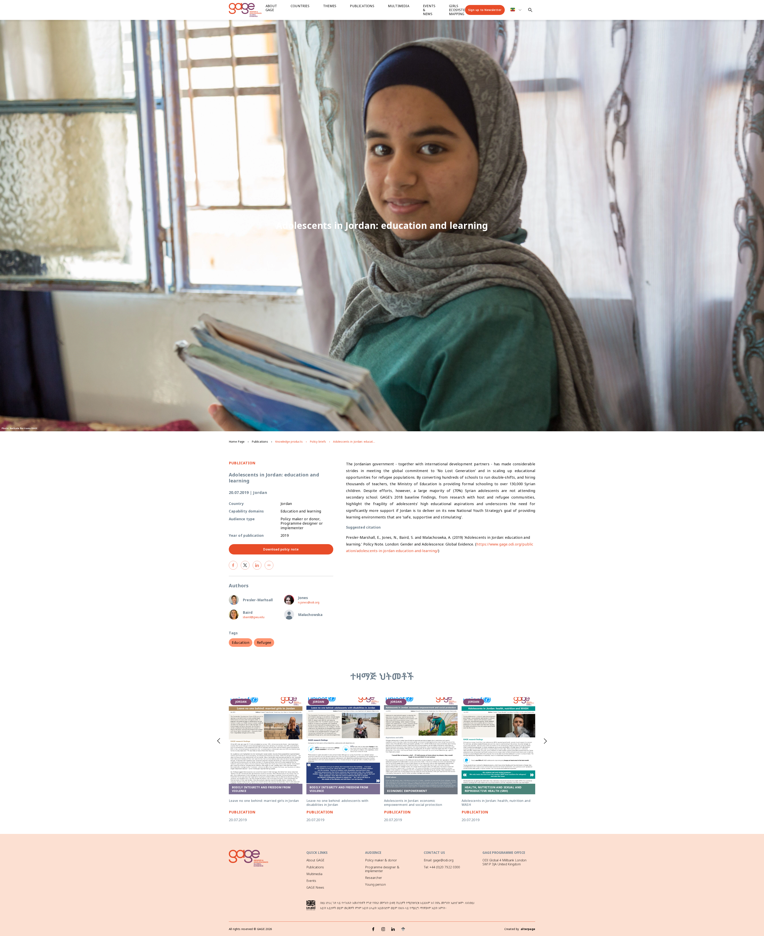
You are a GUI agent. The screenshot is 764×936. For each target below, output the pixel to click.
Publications (362, 6)
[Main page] (249, 10)
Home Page (237, 441)
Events (311, 880)
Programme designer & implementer (382, 869)
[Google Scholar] (403, 929)
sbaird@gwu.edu (253, 617)
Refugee (264, 642)
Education (240, 642)
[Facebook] (373, 929)
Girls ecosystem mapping (458, 10)
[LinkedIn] (393, 929)
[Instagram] (383, 929)
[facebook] (233, 565)
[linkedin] (257, 565)
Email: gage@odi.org (438, 860)
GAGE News (315, 887)
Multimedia (398, 6)
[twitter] (245, 565)
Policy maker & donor (381, 860)
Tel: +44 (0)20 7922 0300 (442, 867)
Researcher (373, 877)
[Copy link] (269, 565)
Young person (375, 884)
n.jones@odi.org (309, 602)
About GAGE (315, 860)
